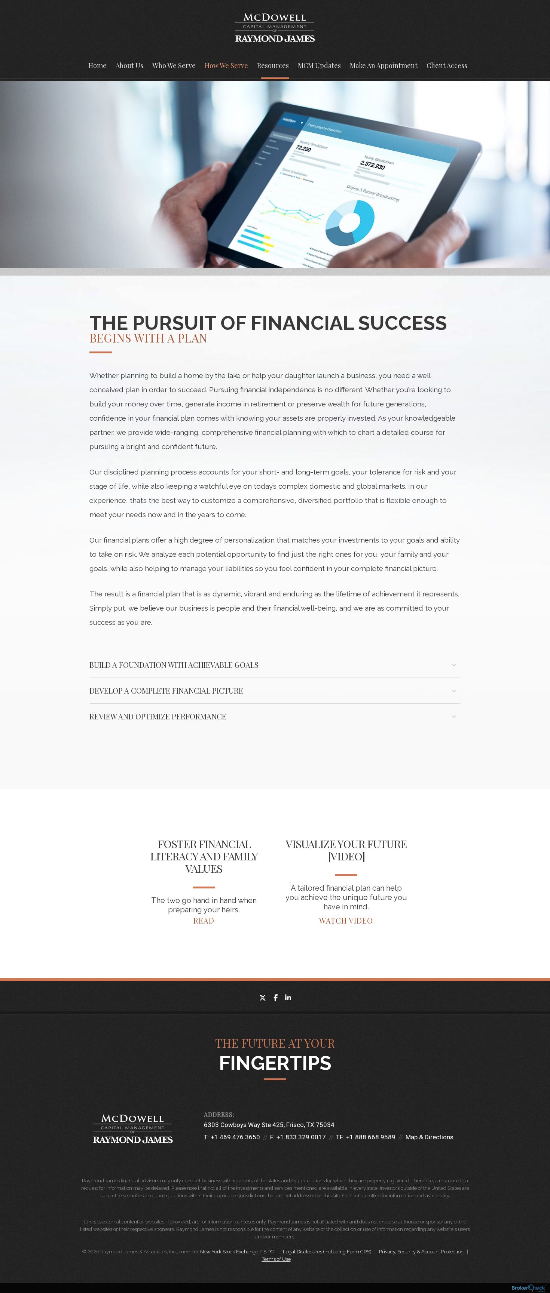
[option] (204, 883)
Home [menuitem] (97, 65)
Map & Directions (429, 1137)
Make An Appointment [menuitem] (384, 65)
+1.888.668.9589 (370, 1137)
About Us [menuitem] (129, 65)
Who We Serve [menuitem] (174, 65)
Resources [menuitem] (273, 65)
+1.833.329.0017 (301, 1137)
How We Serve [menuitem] (226, 65)
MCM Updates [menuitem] (319, 65)
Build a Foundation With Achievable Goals (174, 665)
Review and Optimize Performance (157, 716)
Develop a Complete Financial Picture (166, 690)
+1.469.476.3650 (235, 1137)
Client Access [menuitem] (447, 65)
